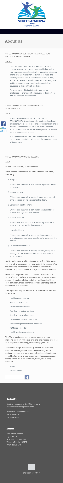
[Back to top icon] (31, 467)
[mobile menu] (59, 5)
